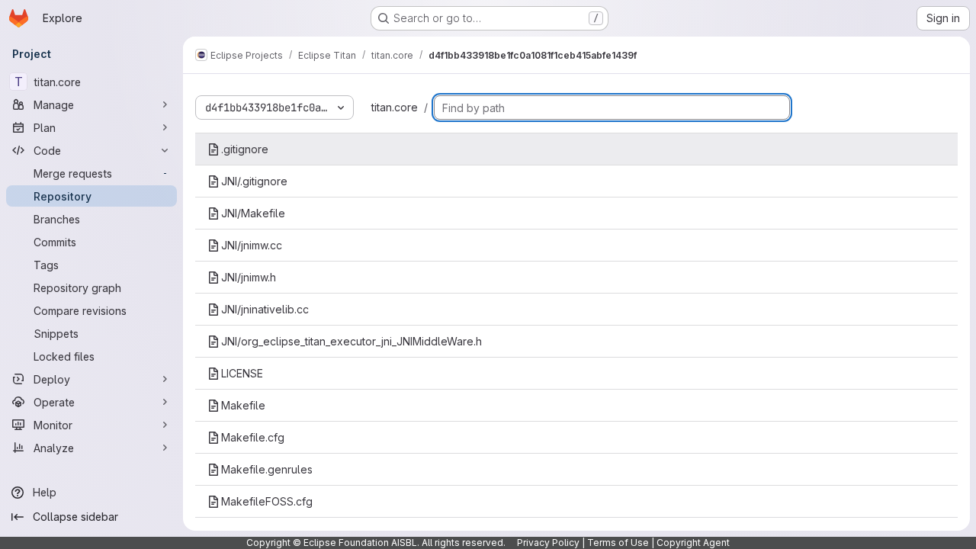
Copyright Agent (693, 542)
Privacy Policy (548, 542)
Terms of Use (618, 542)
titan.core (394, 107)
